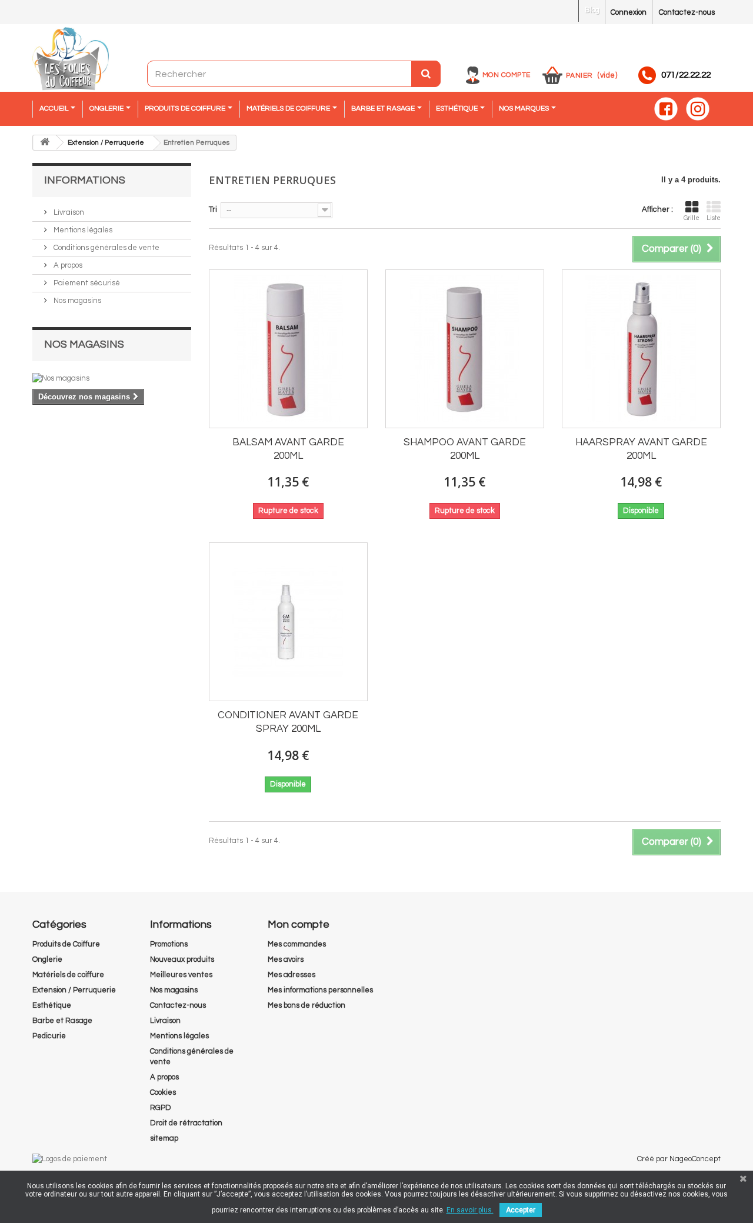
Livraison (68, 212)
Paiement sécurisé (86, 283)
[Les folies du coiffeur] (70, 59)
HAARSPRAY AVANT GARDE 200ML (641, 449)
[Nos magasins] (111, 378)
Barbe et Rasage (62, 1021)
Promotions (169, 944)
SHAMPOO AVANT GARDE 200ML (465, 449)
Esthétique (51, 1005)
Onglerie (47, 959)
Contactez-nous (687, 12)
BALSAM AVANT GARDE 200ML (288, 449)
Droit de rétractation (186, 1123)
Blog (592, 10)
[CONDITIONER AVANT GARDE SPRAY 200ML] (288, 621)
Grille (691, 218)
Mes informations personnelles (320, 990)
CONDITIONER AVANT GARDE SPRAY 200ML (288, 722)
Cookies (163, 1092)
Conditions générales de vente (105, 248)
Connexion (629, 12)
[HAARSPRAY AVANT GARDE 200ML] (641, 348)
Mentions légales (82, 230)
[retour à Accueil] (45, 142)
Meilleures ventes (181, 975)
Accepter (520, 1210)
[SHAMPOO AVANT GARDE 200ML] (464, 348)
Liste (714, 218)
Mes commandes (297, 944)
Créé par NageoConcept (679, 1159)
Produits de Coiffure (66, 944)
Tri (213, 209)
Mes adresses (291, 975)
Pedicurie (49, 1036)
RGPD (160, 1108)
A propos (67, 265)
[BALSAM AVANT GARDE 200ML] (288, 348)
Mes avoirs (286, 959)
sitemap (164, 1138)
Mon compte (506, 75)
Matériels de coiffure (68, 975)
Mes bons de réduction (306, 1005)
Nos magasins (76, 300)
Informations (84, 180)
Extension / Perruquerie (74, 990)
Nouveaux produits (182, 959)
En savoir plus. (470, 1210)
